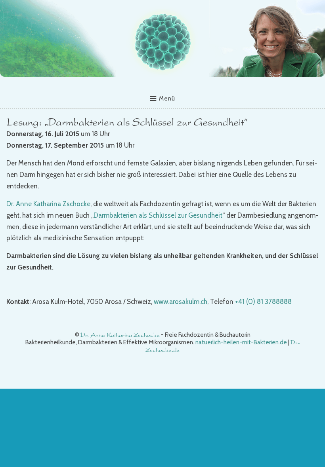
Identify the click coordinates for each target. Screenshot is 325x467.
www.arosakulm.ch (180, 302)
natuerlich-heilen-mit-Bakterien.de (241, 342)
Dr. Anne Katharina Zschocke (48, 204)
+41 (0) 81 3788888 (263, 302)
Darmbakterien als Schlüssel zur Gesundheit (158, 215)
